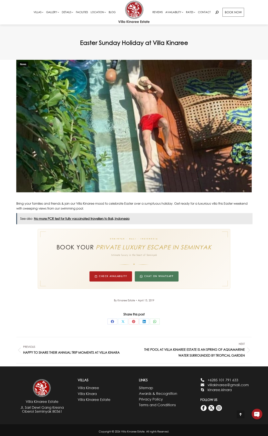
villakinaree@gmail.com (228, 384)
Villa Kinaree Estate (94, 399)
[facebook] (204, 408)
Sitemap (146, 388)
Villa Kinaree (88, 387)
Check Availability (113, 276)
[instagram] (219, 408)
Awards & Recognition (158, 394)
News (23, 64)
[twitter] (211, 408)
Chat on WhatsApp (158, 276)
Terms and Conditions (157, 405)
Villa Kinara (87, 393)
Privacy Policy (151, 399)
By (124, 300)
